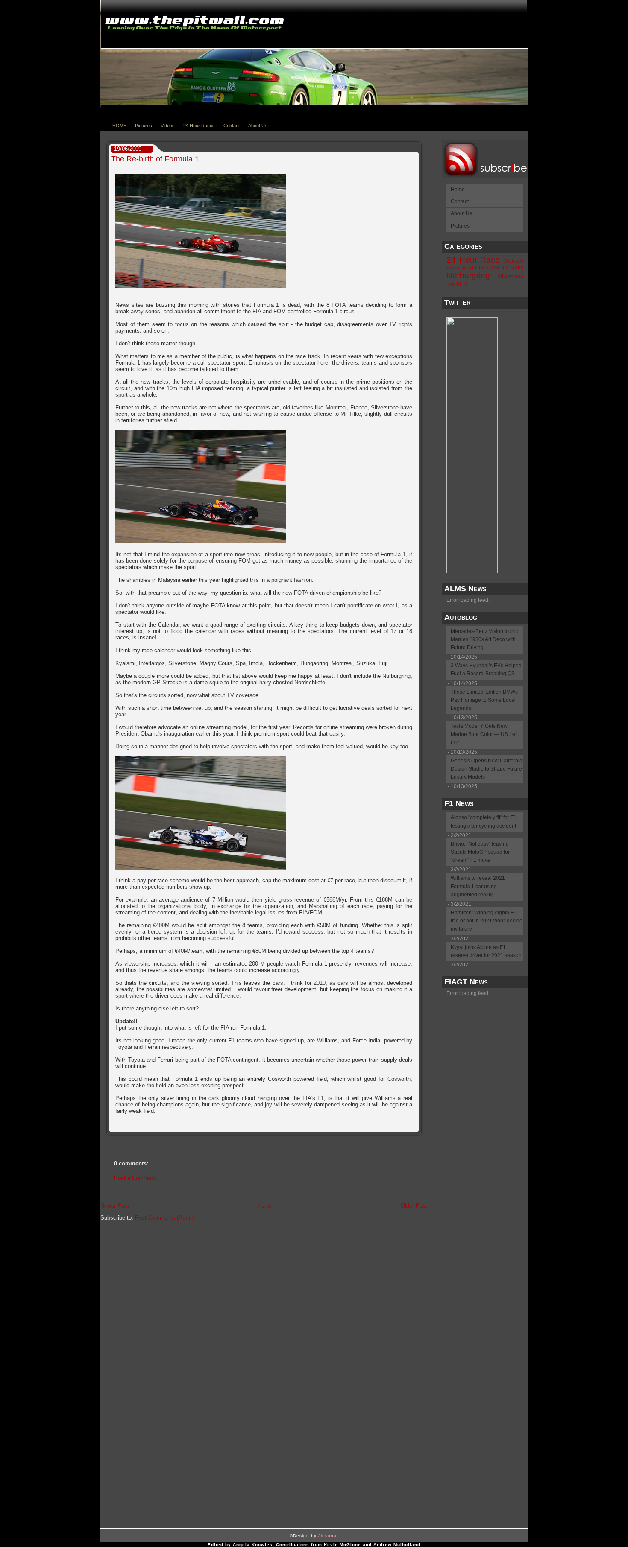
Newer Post (114, 1206)
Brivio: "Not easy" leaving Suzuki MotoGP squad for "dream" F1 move (480, 852)
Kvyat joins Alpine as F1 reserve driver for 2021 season (486, 951)
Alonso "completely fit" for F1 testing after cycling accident (483, 821)
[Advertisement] (480, 1131)
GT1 (472, 268)
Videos (168, 125)
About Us (257, 125)
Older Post (414, 1206)
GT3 (484, 268)
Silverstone (510, 277)
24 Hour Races (199, 125)
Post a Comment (135, 1178)
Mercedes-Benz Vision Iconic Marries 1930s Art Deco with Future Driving (484, 639)
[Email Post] (416, 1126)
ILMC (495, 268)
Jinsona (327, 1535)
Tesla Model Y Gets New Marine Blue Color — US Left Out (484, 734)
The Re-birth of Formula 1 (155, 159)
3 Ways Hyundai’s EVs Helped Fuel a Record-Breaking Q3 (486, 670)
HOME (119, 125)
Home (265, 1206)
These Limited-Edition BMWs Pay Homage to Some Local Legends (484, 700)
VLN (461, 283)
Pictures (143, 125)
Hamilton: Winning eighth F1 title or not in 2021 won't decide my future (486, 921)
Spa (450, 284)
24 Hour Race (473, 259)
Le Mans (513, 268)
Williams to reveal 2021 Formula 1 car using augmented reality (478, 886)
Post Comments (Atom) (164, 1217)
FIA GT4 (455, 268)
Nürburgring (468, 275)
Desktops (513, 260)
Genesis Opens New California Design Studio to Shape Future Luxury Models (486, 769)
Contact (231, 125)
